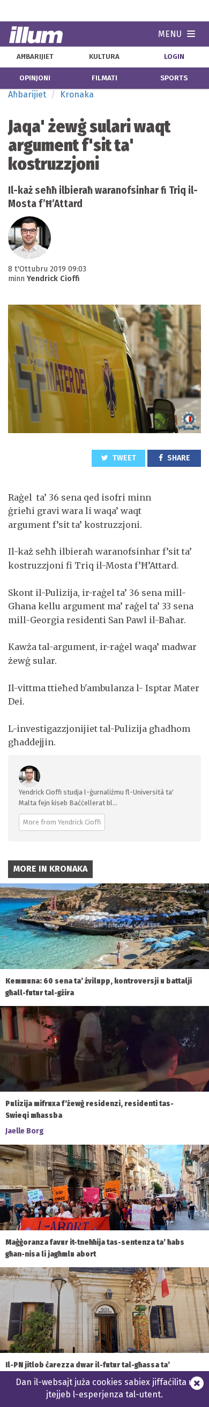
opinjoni (34, 78)
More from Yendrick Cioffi (62, 822)
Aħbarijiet (27, 94)
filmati (104, 78)
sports (174, 78)
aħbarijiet (35, 56)
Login (174, 56)
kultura (104, 56)
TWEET (123, 458)
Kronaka (77, 94)
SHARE (178, 458)
